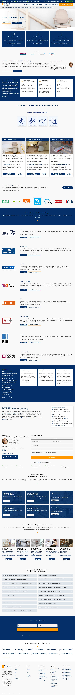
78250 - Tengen (29, 649)
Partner (71, 693)
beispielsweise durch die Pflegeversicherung (11, 413)
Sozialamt (66, 418)
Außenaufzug (61, 163)
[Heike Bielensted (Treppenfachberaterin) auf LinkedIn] (3, 450)
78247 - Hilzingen (39, 649)
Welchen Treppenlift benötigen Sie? (37, 112)
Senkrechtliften (32, 164)
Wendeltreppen (7, 164)
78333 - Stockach (6, 657)
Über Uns (64, 693)
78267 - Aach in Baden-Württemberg (39, 653)
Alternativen (47, 4)
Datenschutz (38, 462)
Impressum (55, 693)
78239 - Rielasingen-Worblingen (66, 649)
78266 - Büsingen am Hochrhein (23, 653)
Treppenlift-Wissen (27, 4)
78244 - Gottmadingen (51, 649)
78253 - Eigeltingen (18, 649)
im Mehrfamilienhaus (62, 164)
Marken (68, 693)
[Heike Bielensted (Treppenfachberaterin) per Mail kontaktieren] (7, 450)
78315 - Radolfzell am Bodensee (66, 653)
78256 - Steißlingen (6, 649)
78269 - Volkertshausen (52, 653)
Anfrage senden (52, 457)
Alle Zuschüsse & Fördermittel (37, 4)
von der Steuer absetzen (59, 425)
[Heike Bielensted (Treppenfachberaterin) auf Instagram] (5, 450)
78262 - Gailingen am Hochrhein (9, 653)
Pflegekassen (54, 4)
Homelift (55, 163)
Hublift (40, 164)
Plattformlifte (36, 163)
